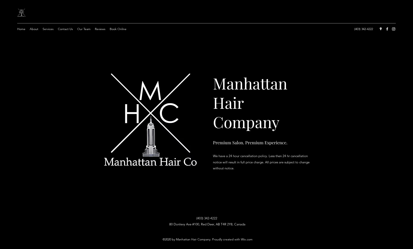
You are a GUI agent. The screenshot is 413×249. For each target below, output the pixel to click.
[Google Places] (381, 29)
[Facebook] (387, 29)
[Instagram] (393, 29)
